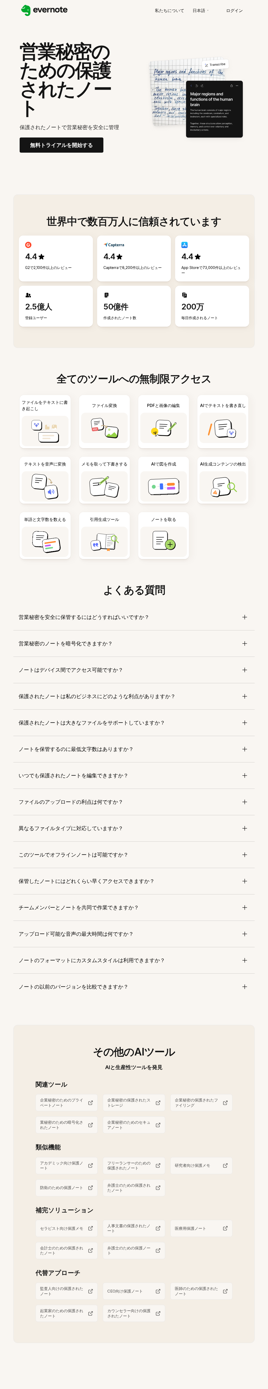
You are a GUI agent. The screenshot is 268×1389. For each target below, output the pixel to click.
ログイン (234, 10)
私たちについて (169, 10)
